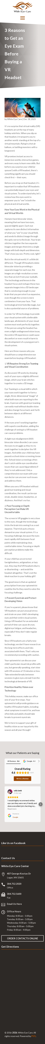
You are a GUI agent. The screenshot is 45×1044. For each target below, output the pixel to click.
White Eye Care (14, 119)
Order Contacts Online (22, 938)
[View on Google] (10, 791)
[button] (4, 804)
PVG (33, 1036)
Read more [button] (12, 809)
